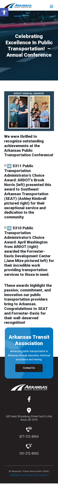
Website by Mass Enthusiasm (29, 475)
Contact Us (29, 368)
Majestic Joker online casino (18, 481)
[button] (4, 12)
